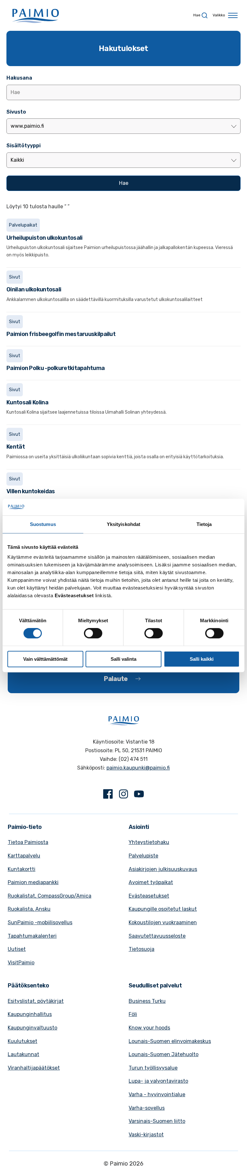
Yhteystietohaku (149, 842)
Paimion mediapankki (33, 882)
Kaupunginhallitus (30, 1014)
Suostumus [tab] (43, 524)
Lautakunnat (23, 1054)
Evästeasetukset (149, 896)
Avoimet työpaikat (151, 882)
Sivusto (16, 112)
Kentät (15, 446)
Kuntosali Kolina (27, 402)
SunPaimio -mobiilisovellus (40, 922)
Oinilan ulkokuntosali (33, 289)
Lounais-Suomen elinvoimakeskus (170, 1041)
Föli (133, 1014)
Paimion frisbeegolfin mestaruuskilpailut (60, 334)
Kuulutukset (22, 1041)
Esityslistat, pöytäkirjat (36, 1001)
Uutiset (17, 949)
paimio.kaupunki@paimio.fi (138, 768)
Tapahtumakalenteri (32, 936)
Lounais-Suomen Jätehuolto (163, 1054)
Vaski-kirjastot (146, 1135)
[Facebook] (108, 795)
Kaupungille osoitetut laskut (163, 909)
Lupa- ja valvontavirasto (158, 1081)
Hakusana (19, 78)
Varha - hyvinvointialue (157, 1094)
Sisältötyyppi (23, 145)
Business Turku (147, 1001)
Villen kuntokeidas (30, 491)
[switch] (93, 633)
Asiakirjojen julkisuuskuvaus (163, 869)
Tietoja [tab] (204, 524)
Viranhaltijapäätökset (34, 1068)
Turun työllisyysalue (153, 1068)
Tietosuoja (141, 949)
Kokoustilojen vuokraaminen (163, 922)
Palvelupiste (143, 856)
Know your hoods (149, 1028)
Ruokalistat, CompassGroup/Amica (49, 896)
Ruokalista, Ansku (29, 909)
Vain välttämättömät (45, 659)
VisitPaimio (21, 963)
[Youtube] (139, 795)
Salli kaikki (202, 659)
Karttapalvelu (24, 856)
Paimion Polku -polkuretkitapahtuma (55, 368)
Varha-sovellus (147, 1108)
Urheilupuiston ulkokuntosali (44, 237)
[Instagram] (123, 795)
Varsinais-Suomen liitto (157, 1121)
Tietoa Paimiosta (28, 842)
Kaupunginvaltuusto (32, 1028)
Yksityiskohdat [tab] (123, 524)
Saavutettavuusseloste (157, 936)
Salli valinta (123, 659)
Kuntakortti (21, 869)
